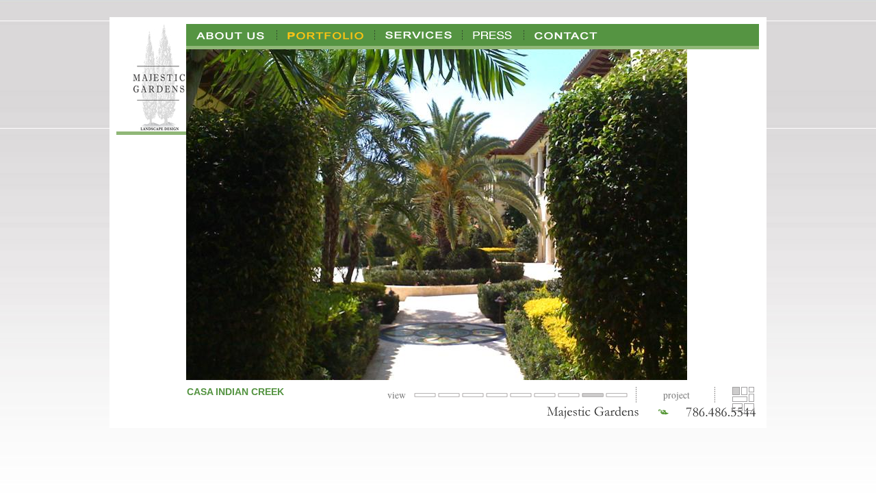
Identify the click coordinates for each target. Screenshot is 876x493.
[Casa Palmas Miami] (751, 398)
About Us (232, 35)
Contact (566, 35)
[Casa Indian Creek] (736, 391)
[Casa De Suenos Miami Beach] (739, 399)
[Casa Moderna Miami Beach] (749, 407)
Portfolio (326, 35)
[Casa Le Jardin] (744, 391)
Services (419, 35)
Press (493, 35)
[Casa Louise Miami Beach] (751, 389)
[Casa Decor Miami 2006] (737, 407)
